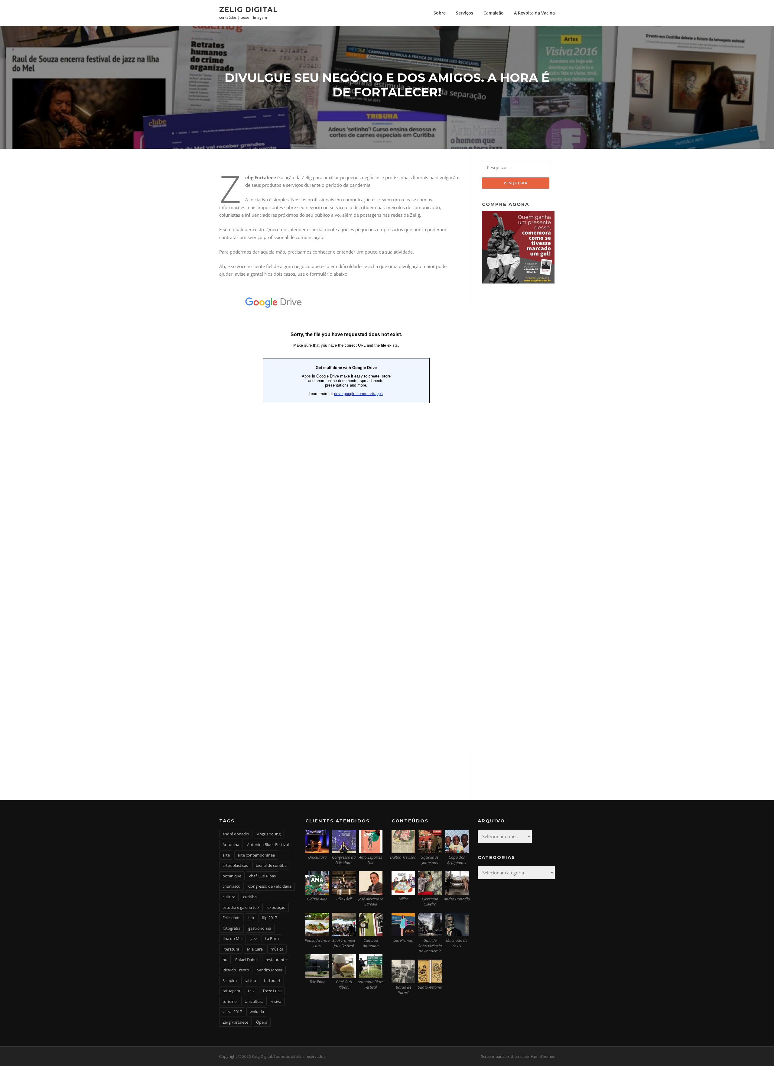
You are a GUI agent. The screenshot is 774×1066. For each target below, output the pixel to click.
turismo (230, 1001)
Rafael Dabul (246, 959)
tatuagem (231, 990)
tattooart (272, 980)
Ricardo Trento (236, 970)
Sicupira (230, 980)
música (277, 949)
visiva (276, 1001)
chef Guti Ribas (262, 876)
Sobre (440, 13)
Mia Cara (255, 949)
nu (225, 959)
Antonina (231, 844)
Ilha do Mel (232, 938)
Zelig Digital (248, 9)
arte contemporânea (256, 855)
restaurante (276, 959)
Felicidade (231, 917)
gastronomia (259, 928)
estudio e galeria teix (241, 907)
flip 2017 (269, 917)
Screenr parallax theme (501, 1056)
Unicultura (254, 1001)
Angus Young (269, 834)
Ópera (261, 1022)
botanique (232, 876)
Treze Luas (271, 990)
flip (251, 917)
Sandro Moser (269, 970)
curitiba (250, 896)
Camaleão (493, 13)
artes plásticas (235, 865)
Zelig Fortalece (235, 1022)
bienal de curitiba (271, 865)
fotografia (231, 928)
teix (251, 990)
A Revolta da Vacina (534, 13)
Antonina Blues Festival (268, 844)
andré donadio (236, 834)
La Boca (272, 938)
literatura (231, 949)
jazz (253, 938)
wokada (257, 1011)
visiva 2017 (232, 1011)
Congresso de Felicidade (269, 886)
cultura (229, 896)
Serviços (464, 13)
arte (226, 855)
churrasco (231, 886)
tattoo (250, 980)
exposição (276, 907)
